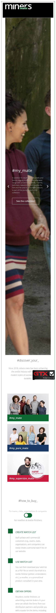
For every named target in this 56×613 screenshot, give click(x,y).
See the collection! (25, 201)
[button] (8, 186)
